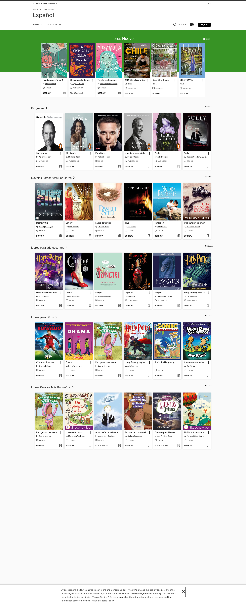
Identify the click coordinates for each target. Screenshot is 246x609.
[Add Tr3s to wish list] (149, 236)
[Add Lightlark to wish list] (149, 306)
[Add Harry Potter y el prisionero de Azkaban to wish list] (60, 306)
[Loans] (192, 25)
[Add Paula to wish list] (178, 166)
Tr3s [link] (127, 223)
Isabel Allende (162, 157)
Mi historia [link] (71, 153)
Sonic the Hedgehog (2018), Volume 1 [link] (166, 362)
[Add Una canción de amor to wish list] (208, 236)
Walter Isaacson (45, 157)
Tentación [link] (159, 223)
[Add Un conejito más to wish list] (90, 445)
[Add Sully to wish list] (208, 166)
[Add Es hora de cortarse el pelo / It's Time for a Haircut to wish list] (149, 445)
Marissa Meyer (74, 296)
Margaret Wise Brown (76, 436)
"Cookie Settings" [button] (100, 597)
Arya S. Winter (78, 84)
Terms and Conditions (111, 589)
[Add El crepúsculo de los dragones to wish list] (92, 93)
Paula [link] (157, 153)
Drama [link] (69, 362)
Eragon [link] (158, 293)
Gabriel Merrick (104, 366)
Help (209, 4)
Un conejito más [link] (74, 432)
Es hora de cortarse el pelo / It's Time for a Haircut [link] (136, 432)
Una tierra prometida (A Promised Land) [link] (136, 153)
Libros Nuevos (123, 38)
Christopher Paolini (164, 296)
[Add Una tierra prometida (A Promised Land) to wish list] (149, 166)
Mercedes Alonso (193, 226)
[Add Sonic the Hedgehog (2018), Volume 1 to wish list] (178, 376)
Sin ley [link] (69, 223)
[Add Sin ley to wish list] (90, 236)
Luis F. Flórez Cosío (164, 436)
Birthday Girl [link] (42, 223)
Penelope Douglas (46, 226)
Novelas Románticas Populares (51, 178)
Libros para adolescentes (48, 248)
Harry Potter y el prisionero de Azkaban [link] (47, 293)
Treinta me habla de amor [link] (108, 80)
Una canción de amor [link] (194, 223)
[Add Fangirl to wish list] (119, 306)
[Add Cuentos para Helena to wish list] (178, 445)
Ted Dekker (131, 226)
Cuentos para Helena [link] (165, 432)
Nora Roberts (73, 226)
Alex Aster (131, 296)
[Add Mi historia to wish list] (90, 166)
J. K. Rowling (44, 296)
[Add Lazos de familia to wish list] (119, 236)
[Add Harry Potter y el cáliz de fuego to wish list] (208, 306)
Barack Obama (133, 157)
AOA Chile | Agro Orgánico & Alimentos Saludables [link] (135, 80)
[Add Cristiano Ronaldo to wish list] (60, 375)
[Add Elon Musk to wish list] (119, 166)
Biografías (38, 108)
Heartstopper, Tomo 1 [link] (53, 80)
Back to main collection (46, 4)
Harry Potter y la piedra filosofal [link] (136, 362)
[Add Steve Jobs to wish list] (60, 166)
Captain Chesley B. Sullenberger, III (197, 157)
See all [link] (206, 39)
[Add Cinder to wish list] (90, 306)
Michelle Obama (74, 157)
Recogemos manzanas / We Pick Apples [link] (106, 362)
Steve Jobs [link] (41, 153)
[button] (179, 25)
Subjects (37, 24)
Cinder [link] (69, 293)
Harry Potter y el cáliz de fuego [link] (195, 293)
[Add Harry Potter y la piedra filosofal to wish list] (149, 375)
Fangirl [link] (98, 293)
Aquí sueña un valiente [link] (106, 432)
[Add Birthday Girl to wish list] (60, 236)
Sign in (204, 24)
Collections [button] (52, 24)
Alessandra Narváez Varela (109, 84)
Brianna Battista (45, 366)
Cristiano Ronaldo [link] (45, 362)
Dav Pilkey (190, 366)
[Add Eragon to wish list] (178, 306)
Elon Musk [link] (100, 153)
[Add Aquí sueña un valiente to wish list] (119, 445)
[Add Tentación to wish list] (178, 236)
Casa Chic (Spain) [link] (160, 80)
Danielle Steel (103, 226)
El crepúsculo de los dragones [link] (80, 80)
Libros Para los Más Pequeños (51, 387)
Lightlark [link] (129, 293)
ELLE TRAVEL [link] (186, 80)
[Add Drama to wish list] (90, 375)
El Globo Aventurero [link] (194, 432)
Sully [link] (186, 153)
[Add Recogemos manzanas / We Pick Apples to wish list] (119, 375)
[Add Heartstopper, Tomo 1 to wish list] (64, 93)
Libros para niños (43, 317)
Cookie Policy (107, 600)
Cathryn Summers (134, 436)
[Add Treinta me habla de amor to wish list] (119, 93)
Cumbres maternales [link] (194, 362)
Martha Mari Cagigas (106, 436)
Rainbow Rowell (104, 296)
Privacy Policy (133, 589)
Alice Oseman (50, 84)
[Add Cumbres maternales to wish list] (208, 375)
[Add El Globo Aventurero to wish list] (208, 445)
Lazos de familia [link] (103, 223)
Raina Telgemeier (75, 366)
